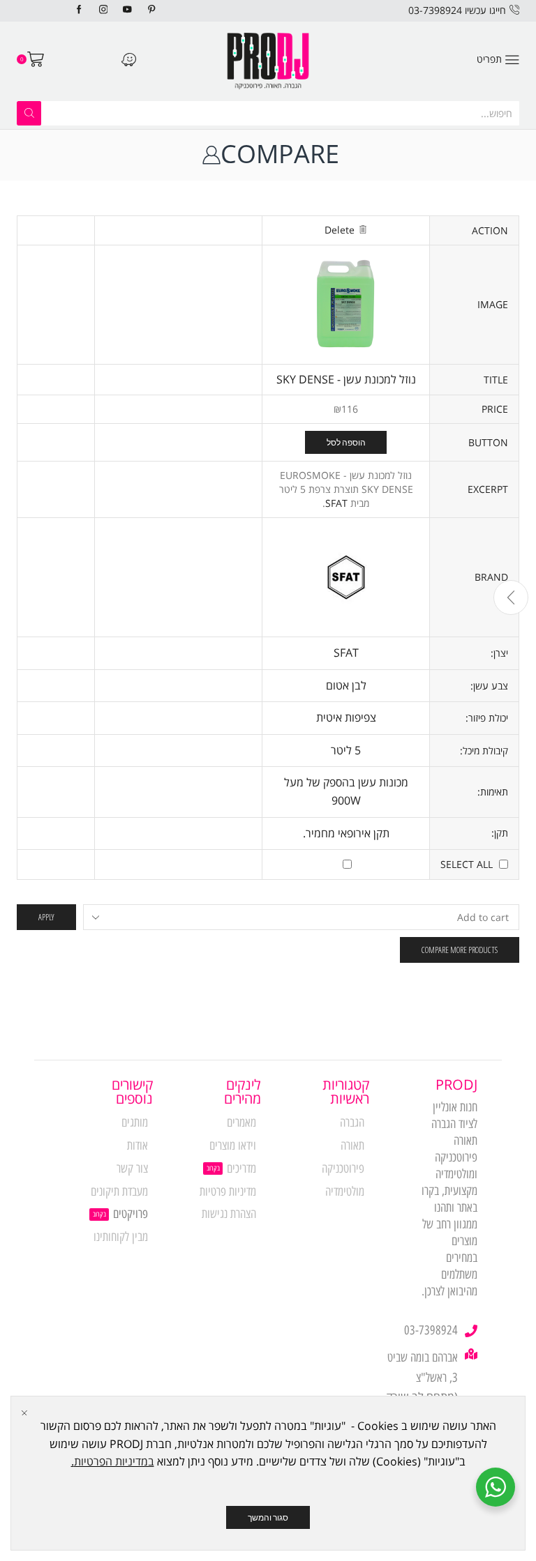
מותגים (134, 1122)
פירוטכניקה (343, 1168)
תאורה (352, 1145)
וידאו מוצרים (232, 1145)
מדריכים (241, 1168)
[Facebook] (79, 10)
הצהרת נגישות (229, 1213)
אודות (137, 1145)
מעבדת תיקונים (119, 1191)
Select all (466, 864)
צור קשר (132, 1168)
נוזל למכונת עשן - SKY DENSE (346, 379)
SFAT (336, 503)
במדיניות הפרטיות (114, 1461)
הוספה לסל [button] (346, 442)
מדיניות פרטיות (228, 1191)
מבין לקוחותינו (121, 1236)
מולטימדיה (344, 1191)
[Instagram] (103, 10)
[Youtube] (127, 10)
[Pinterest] (151, 10)
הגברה (352, 1122)
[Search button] (29, 113)
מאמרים (241, 1122)
